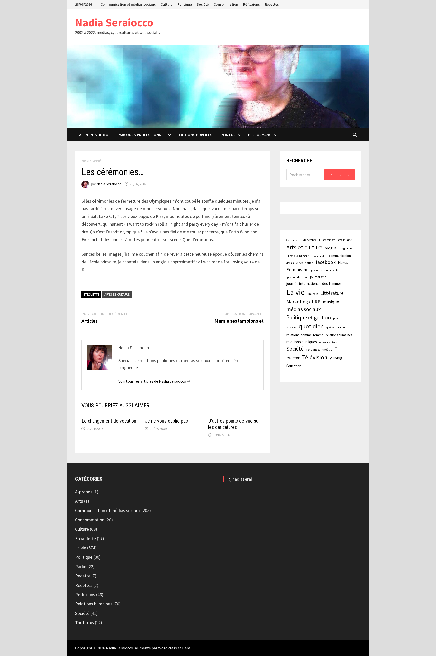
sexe (342, 342)
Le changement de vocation (108, 421)
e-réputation (304, 263)
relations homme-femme (305, 335)
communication (340, 256)
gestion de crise (297, 277)
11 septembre (327, 240)
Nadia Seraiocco (114, 22)
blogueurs (346, 248)
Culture (166, 4)
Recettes (272, 4)
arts (349, 240)
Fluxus (343, 262)
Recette (82, 576)
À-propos (83, 492)
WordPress (167, 647)
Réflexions (251, 4)
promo (338, 318)
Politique (184, 4)
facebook (326, 262)
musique (331, 302)
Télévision (315, 357)
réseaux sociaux (328, 342)
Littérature (332, 293)
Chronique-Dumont (297, 256)
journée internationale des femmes (314, 283)
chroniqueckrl (318, 256)
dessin (290, 263)
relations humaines (339, 335)
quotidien (311, 326)
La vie (295, 292)
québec (330, 327)
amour (341, 240)
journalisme (318, 277)
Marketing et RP (303, 301)
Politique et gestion (308, 317)
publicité (291, 327)
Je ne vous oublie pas (166, 421)
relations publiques (301, 341)
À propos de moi (94, 134)
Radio (80, 566)
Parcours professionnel (142, 134)
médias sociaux (303, 309)
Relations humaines (93, 604)
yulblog (336, 358)
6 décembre (292, 240)
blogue (331, 248)
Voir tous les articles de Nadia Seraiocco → (154, 381)
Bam (186, 647)
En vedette (85, 538)
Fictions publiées (195, 134)
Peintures (230, 134)
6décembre (309, 240)
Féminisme (297, 269)
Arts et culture (117, 294)
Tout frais (84, 622)
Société (203, 4)
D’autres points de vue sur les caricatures (234, 424)
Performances (262, 134)
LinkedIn (312, 294)
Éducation (293, 365)
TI (336, 348)
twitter (293, 358)
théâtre (327, 349)
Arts (79, 501)
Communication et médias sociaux (128, 4)
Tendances (313, 349)
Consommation (226, 4)
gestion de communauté (324, 270)
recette (341, 327)
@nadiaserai (240, 479)
